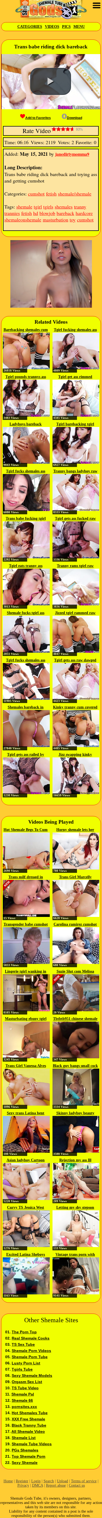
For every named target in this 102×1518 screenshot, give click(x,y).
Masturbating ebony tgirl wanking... (26, 1019)
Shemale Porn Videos (31, 1350)
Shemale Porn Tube (30, 1357)
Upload (62, 1481)
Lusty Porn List (26, 1363)
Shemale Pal (22, 1394)
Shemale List (24, 1438)
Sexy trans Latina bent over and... (25, 1113)
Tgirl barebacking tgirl (75, 424)
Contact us (77, 1485)
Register (22, 1481)
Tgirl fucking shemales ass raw (75, 330)
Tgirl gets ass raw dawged (75, 660)
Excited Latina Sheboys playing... (25, 1254)
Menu (79, 27)
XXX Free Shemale (28, 1419)
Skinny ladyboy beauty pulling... (75, 1113)
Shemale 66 (22, 1400)
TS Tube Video (25, 1388)
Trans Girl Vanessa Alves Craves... (25, 1066)
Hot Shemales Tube (30, 1413)
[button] (50, 81)
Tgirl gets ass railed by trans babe (25, 755)
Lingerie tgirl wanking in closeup (25, 971)
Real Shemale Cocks (31, 1338)
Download (74, 118)
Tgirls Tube (22, 1369)
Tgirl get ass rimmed (75, 377)
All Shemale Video (28, 1431)
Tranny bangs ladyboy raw (75, 471)
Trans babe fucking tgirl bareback (26, 518)
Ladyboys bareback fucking (26, 424)
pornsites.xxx (24, 1406)
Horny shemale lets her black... (75, 830)
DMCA (37, 1485)
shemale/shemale (74, 193)
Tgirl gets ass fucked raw (75, 518)
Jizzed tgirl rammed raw (75, 613)
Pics (66, 27)
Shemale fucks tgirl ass (25, 613)
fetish (51, 193)
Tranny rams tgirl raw (75, 566)
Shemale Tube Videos (32, 1444)
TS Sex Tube (23, 1344)
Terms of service (84, 1481)
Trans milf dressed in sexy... (25, 877)
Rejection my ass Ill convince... (75, 1160)
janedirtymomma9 (72, 154)
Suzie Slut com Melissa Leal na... (75, 971)
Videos (52, 27)
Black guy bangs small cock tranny (75, 1066)
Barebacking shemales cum (26, 330)
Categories (29, 27)
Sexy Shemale (25, 1462)
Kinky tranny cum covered (75, 707)
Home (8, 1481)
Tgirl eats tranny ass (25, 566)
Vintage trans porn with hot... (75, 1254)
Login (36, 1481)
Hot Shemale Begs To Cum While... (26, 830)
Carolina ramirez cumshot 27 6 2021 (75, 924)
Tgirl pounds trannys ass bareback (25, 377)
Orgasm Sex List (27, 1382)
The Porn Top (24, 1332)
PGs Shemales (25, 1450)
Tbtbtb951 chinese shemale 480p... (75, 1019)
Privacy (23, 1485)
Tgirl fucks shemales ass (25, 471)
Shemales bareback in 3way (26, 707)
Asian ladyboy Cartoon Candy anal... (26, 1160)
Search (49, 1481)
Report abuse (56, 1485)
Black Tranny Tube (29, 1425)
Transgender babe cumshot (26, 924)
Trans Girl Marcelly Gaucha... (75, 877)
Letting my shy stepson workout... (75, 1207)
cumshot (36, 193)
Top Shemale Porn (28, 1456)
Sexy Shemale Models (32, 1375)
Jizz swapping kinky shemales (75, 755)
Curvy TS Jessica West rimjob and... (25, 1207)
